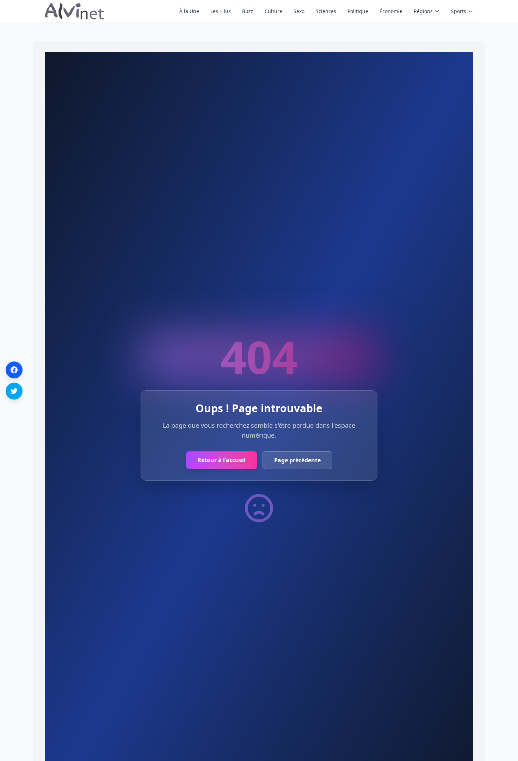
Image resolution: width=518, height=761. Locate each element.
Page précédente (297, 460)
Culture (273, 11)
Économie (391, 11)
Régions (423, 11)
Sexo (299, 11)
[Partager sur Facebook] (14, 369)
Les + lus (220, 11)
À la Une (189, 11)
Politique (357, 11)
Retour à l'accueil (221, 460)
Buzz (247, 11)
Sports (458, 11)
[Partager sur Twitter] (14, 391)
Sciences (326, 11)
